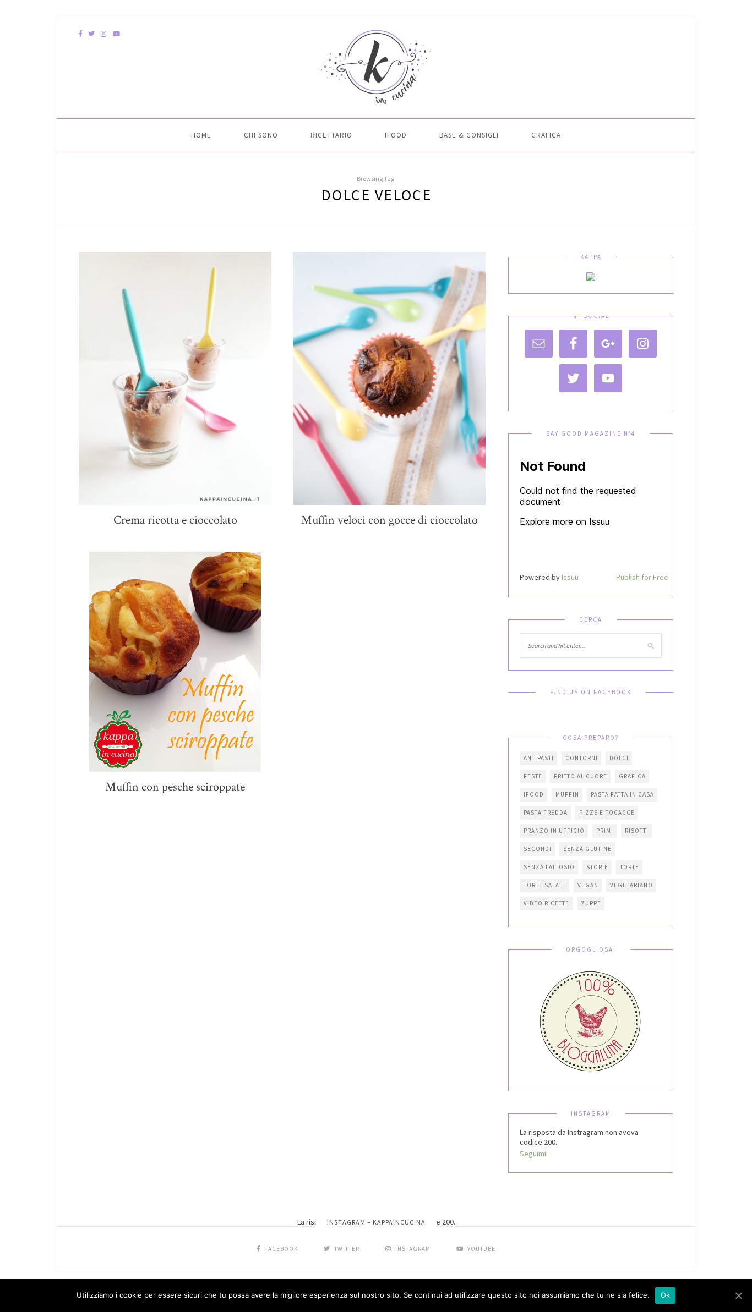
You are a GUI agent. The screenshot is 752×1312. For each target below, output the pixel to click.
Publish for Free (642, 577)
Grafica (546, 135)
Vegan (587, 885)
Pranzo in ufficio (554, 831)
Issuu (570, 577)
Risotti (637, 831)
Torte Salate (545, 885)
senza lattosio (549, 867)
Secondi (538, 849)
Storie (597, 867)
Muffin (567, 794)
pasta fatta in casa (622, 794)
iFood (396, 135)
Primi (604, 831)
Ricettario (331, 135)
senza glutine (587, 849)
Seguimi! (534, 1154)
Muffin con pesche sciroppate (175, 787)
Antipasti (539, 758)
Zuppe (591, 903)
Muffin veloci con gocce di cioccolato (389, 520)
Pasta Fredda (546, 812)
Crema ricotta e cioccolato (175, 520)
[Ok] (738, 1295)
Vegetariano (631, 885)
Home (201, 135)
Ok (666, 1295)
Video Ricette (546, 903)
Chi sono (261, 135)
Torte (629, 867)
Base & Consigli (469, 135)
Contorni (581, 758)
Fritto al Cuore (580, 776)
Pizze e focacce (607, 812)
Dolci (619, 758)
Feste (533, 776)
